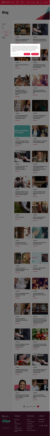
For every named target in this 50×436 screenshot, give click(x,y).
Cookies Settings (15, 54)
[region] (25, 50)
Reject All (27, 54)
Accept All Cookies (35, 54)
